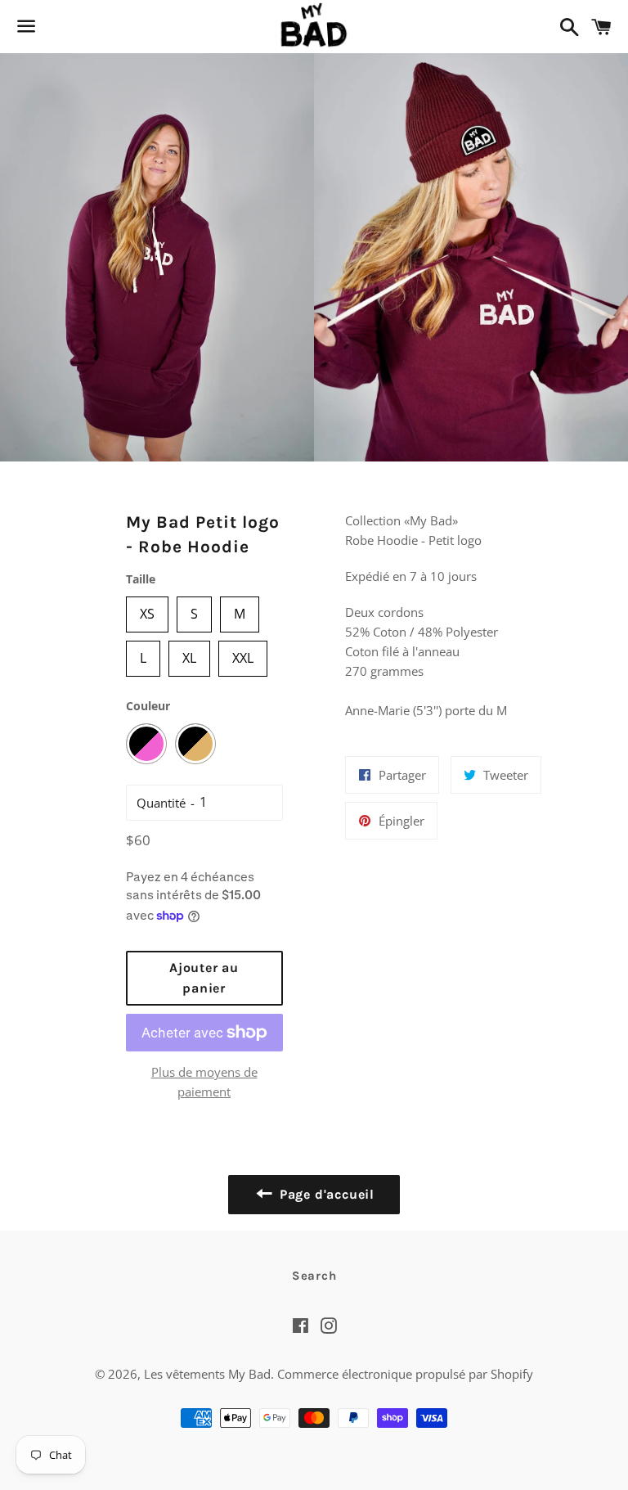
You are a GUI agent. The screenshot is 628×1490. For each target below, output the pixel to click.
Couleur (148, 705)
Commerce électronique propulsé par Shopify (405, 1374)
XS (147, 609)
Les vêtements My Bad (207, 1374)
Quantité (161, 803)
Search (314, 1275)
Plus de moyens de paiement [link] (204, 1082)
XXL (242, 654)
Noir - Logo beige (195, 743)
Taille (140, 579)
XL (189, 654)
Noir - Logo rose (146, 743)
